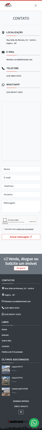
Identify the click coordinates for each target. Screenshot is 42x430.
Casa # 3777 (17, 367)
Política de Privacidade (12, 352)
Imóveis (5, 335)
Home (4, 329)
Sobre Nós (6, 341)
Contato (5, 346)
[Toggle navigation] (35, 5)
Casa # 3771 (17, 378)
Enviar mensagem (20, 237)
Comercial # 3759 (20, 389)
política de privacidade (25, 229)
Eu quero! (21, 268)
